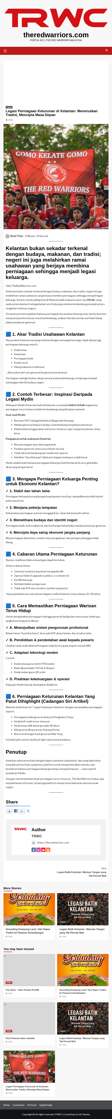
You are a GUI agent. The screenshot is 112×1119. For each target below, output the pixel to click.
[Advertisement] (56, 81)
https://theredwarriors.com (53, 842)
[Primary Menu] (6, 50)
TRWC (10, 120)
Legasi (9, 107)
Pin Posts (32, 1105)
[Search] (106, 50)
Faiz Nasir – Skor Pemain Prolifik (22, 990)
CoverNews (18, 1105)
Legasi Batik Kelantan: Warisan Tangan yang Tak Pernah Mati (81, 872)
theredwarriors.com (56, 35)
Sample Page (45, 1105)
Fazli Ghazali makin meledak (20, 1038)
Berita (7, 1105)
